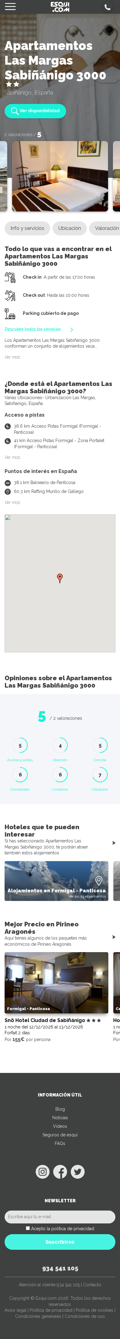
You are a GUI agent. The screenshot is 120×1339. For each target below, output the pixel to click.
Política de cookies (94, 1310)
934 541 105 (60, 1268)
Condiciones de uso (85, 1316)
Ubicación (69, 228)
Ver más (12, 357)
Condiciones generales (38, 1316)
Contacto (92, 1284)
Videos (60, 1126)
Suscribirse (60, 1242)
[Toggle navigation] (10, 7)
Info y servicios (27, 228)
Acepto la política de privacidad (62, 1228)
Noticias (60, 1117)
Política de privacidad (51, 1310)
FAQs (60, 1143)
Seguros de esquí (60, 1134)
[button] (107, 7)
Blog (60, 1109)
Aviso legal (15, 1310)
